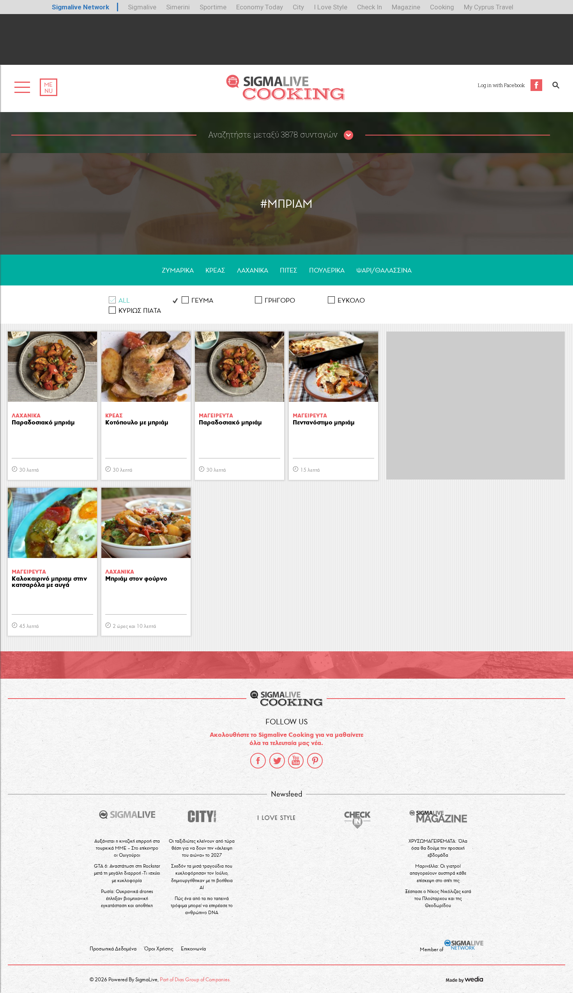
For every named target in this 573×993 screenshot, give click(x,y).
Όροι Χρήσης (158, 949)
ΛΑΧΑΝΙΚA (252, 270)
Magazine (406, 7)
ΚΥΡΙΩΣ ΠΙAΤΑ (139, 311)
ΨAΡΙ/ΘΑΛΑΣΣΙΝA (384, 270)
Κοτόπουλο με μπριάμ (136, 422)
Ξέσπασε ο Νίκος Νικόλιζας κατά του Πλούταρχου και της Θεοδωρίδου (438, 898)
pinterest (315, 760)
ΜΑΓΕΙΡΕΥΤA (216, 415)
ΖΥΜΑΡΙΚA (178, 270)
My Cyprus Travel (488, 7)
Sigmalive (142, 7)
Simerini (178, 7)
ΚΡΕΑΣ (215, 270)
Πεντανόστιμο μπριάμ (324, 422)
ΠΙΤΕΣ (288, 270)
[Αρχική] (285, 98)
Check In (369, 7)
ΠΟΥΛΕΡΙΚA (327, 270)
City (298, 7)
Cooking (442, 7)
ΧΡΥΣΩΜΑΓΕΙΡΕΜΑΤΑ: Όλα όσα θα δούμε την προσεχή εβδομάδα (438, 848)
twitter (277, 760)
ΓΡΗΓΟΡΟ (280, 300)
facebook (258, 760)
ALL (124, 300)
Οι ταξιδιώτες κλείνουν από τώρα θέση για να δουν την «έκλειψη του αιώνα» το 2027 (202, 848)
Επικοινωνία (193, 949)
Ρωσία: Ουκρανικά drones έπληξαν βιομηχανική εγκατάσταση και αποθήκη (127, 898)
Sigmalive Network (80, 7)
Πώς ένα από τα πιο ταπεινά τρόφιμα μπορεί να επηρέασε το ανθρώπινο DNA (202, 905)
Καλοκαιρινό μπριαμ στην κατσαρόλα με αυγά (49, 582)
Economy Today (259, 7)
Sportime (213, 7)
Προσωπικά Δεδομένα (113, 949)
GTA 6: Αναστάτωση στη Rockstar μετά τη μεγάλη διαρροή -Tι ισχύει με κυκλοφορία (127, 873)
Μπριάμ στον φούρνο (136, 579)
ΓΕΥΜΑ (202, 300)
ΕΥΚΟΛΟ (351, 300)
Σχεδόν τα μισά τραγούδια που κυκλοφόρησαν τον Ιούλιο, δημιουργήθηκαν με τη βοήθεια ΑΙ (202, 876)
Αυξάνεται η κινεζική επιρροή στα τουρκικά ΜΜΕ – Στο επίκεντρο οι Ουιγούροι (127, 848)
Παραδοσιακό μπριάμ (43, 422)
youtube (296, 760)
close (348, 135)
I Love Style (330, 7)
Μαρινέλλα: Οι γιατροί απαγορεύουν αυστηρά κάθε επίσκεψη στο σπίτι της (438, 873)
